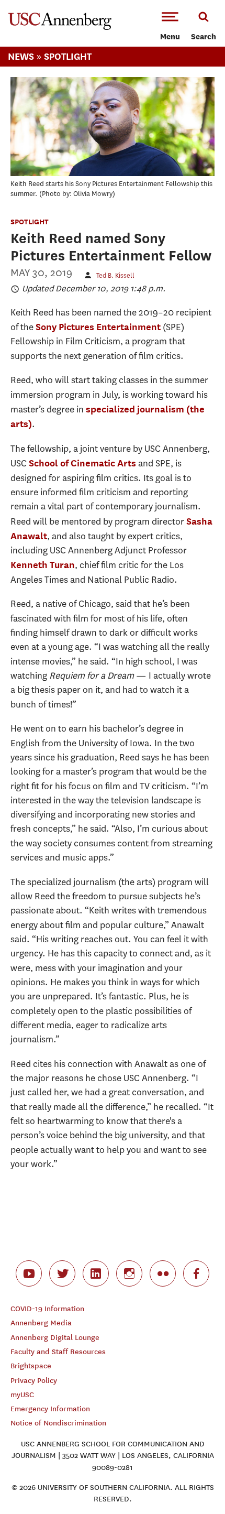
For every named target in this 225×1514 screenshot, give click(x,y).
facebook (196, 1273)
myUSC (22, 1394)
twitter (62, 1273)
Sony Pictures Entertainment (98, 326)
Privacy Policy (33, 1380)
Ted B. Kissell (115, 275)
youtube (29, 1273)
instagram (129, 1273)
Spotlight (68, 56)
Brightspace (30, 1365)
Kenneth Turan (42, 564)
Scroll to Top (194, 1482)
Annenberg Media (41, 1323)
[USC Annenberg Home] (59, 28)
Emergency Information (50, 1408)
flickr (163, 1273)
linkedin (96, 1273)
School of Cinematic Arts (82, 463)
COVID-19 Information (47, 1308)
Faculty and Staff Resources (58, 1351)
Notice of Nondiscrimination (58, 1423)
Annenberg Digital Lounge (54, 1337)
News (21, 56)
